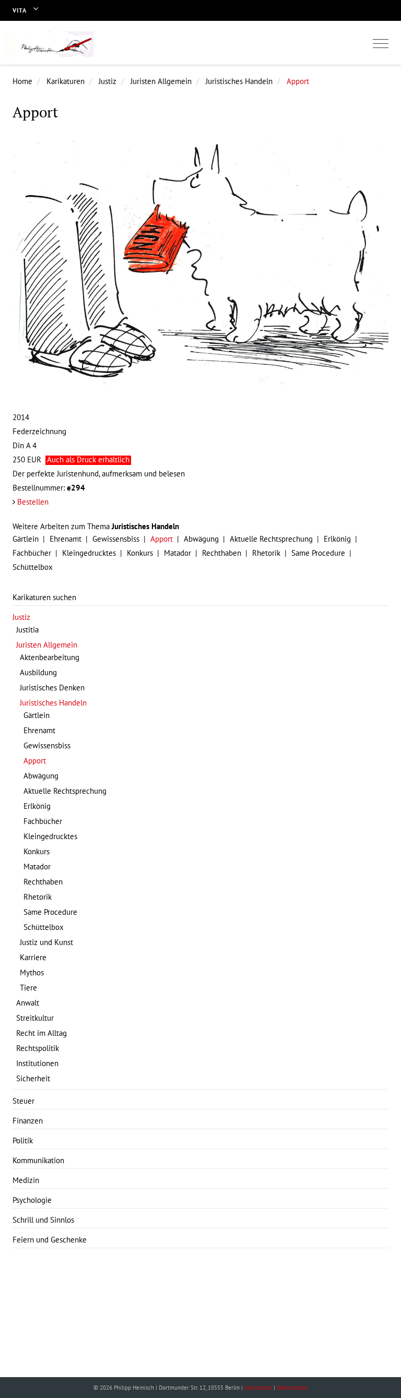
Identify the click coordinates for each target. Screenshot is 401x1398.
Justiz (107, 81)
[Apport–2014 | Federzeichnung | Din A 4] (200, 267)
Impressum (258, 1387)
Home (22, 81)
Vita (20, 10)
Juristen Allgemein (161, 81)
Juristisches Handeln (239, 81)
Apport (298, 81)
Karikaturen (65, 81)
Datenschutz (292, 1387)
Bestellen (33, 502)
